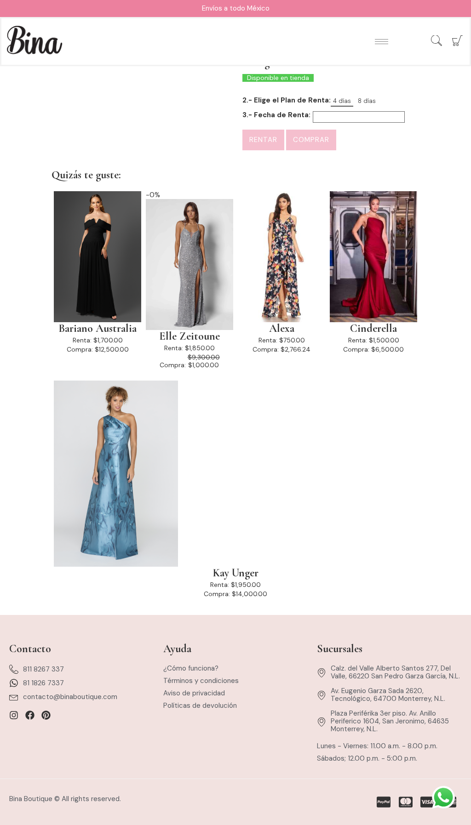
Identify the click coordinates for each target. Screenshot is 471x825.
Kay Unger (235, 573)
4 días (342, 101)
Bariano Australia (97, 328)
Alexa (281, 328)
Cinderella (373, 328)
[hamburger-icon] (381, 41)
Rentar (263, 139)
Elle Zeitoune (189, 336)
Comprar (311, 139)
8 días (367, 101)
